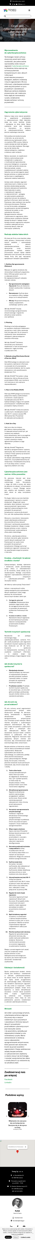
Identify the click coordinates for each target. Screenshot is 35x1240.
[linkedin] (15, 4)
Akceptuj (8, 1237)
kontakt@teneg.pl (18, 1220)
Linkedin (7, 1082)
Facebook (8, 1079)
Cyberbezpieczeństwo (20, 66)
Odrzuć (16, 1237)
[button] (6, 1116)
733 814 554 (18, 1218)
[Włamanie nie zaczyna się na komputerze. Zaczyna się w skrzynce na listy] (17, 1103)
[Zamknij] (25, 1147)
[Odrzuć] (33, 1233)
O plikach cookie (25, 1237)
